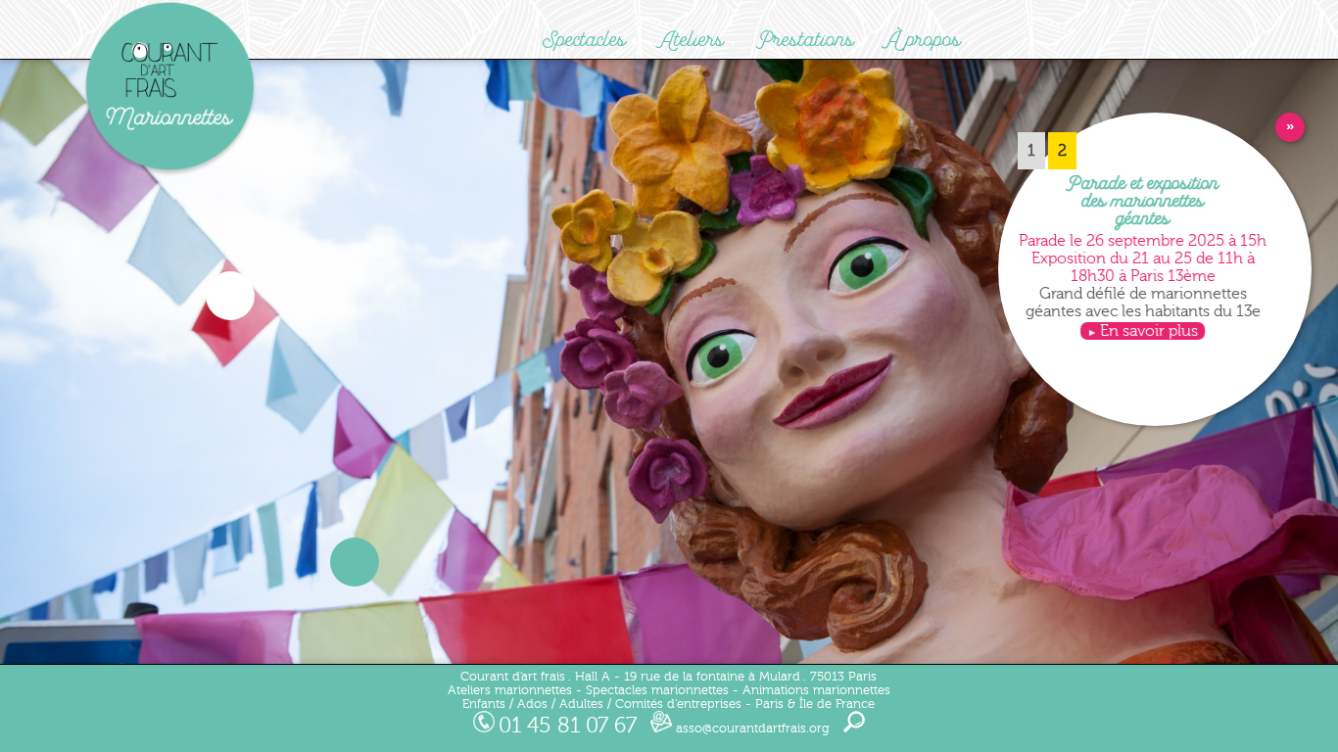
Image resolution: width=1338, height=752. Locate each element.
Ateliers (691, 39)
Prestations (805, 39)
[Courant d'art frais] (169, 172)
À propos (924, 39)
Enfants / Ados (505, 704)
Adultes (581, 704)
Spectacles (584, 39)
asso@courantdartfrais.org (751, 728)
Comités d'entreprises (678, 704)
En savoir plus (1149, 331)
